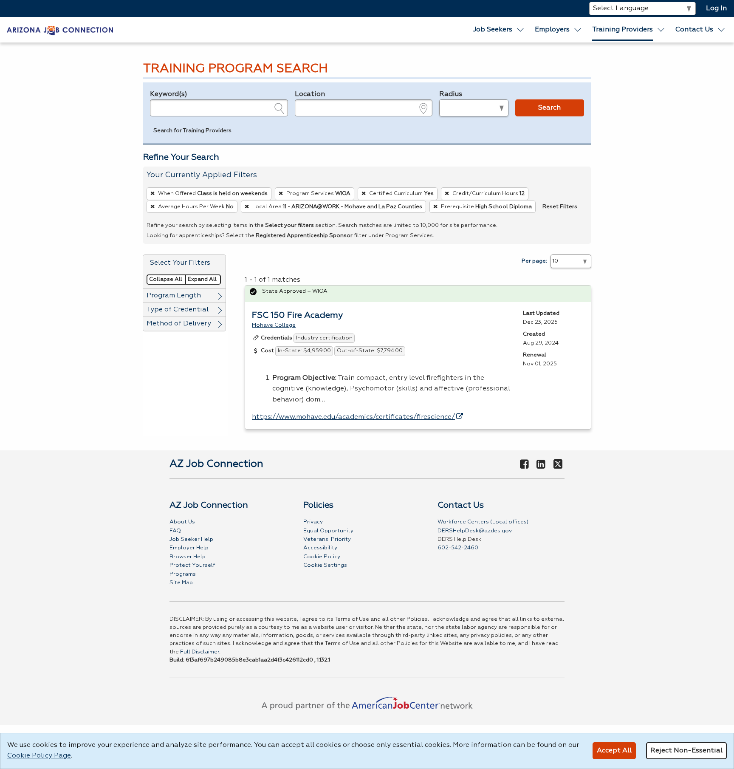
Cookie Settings (325, 565)
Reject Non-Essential (686, 750)
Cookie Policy (321, 557)
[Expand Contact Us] (721, 29)
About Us (182, 522)
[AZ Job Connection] (60, 29)
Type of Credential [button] (178, 309)
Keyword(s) (168, 94)
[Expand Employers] (578, 29)
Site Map (181, 582)
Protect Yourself (192, 565)
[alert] (418, 294)
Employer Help (189, 548)
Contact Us (694, 29)
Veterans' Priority (327, 539)
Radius (450, 94)
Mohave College (274, 325)
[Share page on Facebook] (524, 465)
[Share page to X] (558, 465)
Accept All (614, 750)
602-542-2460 (458, 548)
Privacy (313, 522)
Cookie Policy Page (39, 755)
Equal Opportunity (328, 531)
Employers (552, 29)
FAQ (175, 531)
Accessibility (320, 548)
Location (310, 94)
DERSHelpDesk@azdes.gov (475, 531)
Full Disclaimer (199, 652)
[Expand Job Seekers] (520, 29)
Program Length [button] (174, 295)
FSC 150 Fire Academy (297, 315)
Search (549, 108)
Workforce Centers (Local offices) (483, 522)
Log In (716, 8)
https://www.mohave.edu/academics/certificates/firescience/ (353, 417)
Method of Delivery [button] (179, 323)
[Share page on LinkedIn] (541, 465)
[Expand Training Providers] (661, 29)
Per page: (534, 261)
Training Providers (622, 29)
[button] (192, 132)
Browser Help (187, 557)
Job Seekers (492, 29)
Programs (182, 574)
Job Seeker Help (191, 539)
